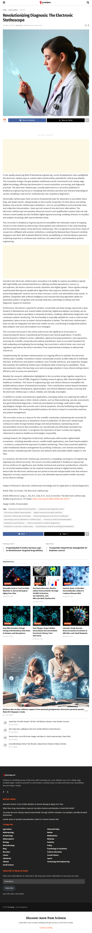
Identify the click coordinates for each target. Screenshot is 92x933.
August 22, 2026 (8, 596)
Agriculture (7, 829)
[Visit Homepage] (46, 2)
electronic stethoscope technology (17, 516)
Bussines (6, 852)
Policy (49, 845)
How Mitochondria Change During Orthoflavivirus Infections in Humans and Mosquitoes (16, 630)
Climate (6, 862)
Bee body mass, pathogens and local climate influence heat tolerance (34, 729)
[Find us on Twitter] (7, 792)
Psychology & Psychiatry (57, 849)
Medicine (22, 10)
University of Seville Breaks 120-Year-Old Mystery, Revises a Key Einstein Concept (39, 722)
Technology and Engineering (58, 862)
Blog (5, 849)
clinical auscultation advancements (17, 512)
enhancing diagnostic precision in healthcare (50, 516)
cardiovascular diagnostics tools (51, 509)
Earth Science (8, 865)
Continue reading (46, 928)
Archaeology (8, 836)
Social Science (53, 855)
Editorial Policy (53, 829)
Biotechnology (8, 845)
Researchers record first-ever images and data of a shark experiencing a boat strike (40, 736)
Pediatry (50, 842)
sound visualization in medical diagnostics (43, 523)
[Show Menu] (4, 2)
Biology (6, 842)
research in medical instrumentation (57, 519)
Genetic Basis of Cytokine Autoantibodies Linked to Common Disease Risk (73, 590)
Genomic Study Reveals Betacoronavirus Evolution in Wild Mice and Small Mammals (75, 630)
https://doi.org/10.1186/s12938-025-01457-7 (51, 499)
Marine (50, 832)
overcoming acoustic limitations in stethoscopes (22, 519)
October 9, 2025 (8, 25)
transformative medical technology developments (55, 526)
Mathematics (52, 836)
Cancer (5, 855)
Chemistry (7, 858)
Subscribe (9, 888)
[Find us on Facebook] (3, 792)
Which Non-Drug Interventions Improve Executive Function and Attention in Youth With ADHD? (38, 808)
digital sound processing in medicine (48, 512)
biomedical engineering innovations (22, 509)
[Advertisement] (46, 128)
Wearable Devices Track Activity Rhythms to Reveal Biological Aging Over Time (16, 590)
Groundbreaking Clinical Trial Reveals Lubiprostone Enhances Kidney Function (37, 744)
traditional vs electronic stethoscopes (18, 526)
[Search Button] (88, 2)
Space (49, 858)
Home (5, 10)
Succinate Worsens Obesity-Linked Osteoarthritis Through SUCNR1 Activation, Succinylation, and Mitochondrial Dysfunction (45, 593)
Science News (13, 10)
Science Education (54, 852)
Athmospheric (8, 839)
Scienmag (11, 907)
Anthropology (8, 832)
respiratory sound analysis (14, 523)
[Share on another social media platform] (87, 120)
